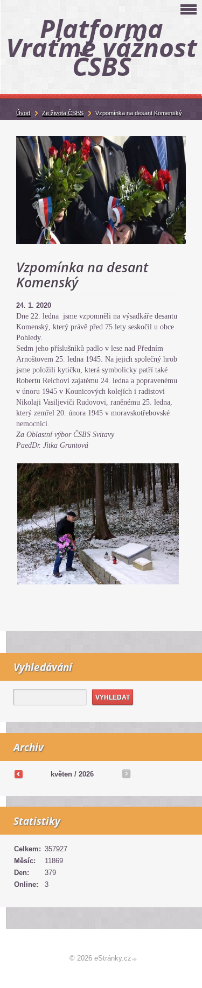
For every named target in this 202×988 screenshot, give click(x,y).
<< (18, 774)
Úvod (23, 113)
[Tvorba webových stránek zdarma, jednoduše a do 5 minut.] (135, 959)
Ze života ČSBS (62, 113)
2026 (86, 774)
